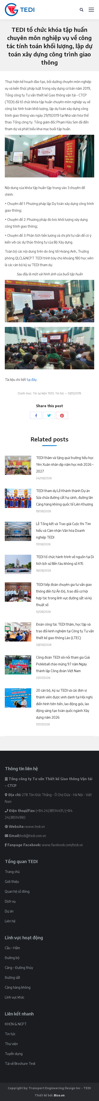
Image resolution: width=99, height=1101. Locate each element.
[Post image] (18, 465)
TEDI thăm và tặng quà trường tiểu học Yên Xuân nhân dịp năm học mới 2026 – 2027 (64, 464)
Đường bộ (12, 958)
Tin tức (59, 393)
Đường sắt (12, 977)
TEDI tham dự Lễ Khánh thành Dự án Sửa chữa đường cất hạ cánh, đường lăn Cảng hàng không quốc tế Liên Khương (64, 497)
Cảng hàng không (18, 987)
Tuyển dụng (14, 1054)
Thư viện (11, 1044)
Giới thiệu (12, 881)
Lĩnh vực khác (14, 997)
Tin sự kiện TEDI (43, 393)
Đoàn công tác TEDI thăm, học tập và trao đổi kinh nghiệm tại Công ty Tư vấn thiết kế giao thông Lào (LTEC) (65, 631)
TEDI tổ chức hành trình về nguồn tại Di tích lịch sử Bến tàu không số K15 (65, 560)
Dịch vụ (10, 901)
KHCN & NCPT (16, 1024)
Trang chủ (12, 872)
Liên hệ (10, 921)
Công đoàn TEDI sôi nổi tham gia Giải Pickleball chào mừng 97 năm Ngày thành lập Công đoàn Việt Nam (63, 664)
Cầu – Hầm (12, 948)
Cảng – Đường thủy (19, 968)
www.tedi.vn (35, 826)
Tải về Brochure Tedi (20, 1063)
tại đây (32, 380)
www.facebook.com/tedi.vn (62, 845)
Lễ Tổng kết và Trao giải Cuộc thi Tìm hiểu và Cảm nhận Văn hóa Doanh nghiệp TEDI (63, 530)
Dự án (9, 911)
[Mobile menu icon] (91, 9)
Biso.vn (59, 1095)
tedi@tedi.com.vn (33, 836)
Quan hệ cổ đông (17, 891)
